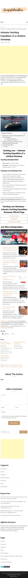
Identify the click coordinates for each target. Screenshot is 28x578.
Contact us (3, 544)
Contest (3, 471)
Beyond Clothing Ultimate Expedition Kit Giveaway (6, 343)
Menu (2, 22)
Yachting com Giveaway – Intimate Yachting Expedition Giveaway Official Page (12, 142)
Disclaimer (3, 547)
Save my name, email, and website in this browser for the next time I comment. (14, 417)
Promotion (3, 480)
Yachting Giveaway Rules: (12, 138)
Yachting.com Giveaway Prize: (12, 140)
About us (3, 541)
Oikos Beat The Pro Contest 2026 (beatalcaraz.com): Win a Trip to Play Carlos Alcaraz (10, 249)
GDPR (2, 550)
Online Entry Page (14, 216)
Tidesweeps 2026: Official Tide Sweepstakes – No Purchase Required (10, 262)
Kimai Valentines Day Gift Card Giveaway (11, 515)
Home (2, 27)
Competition (4, 468)
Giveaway (3, 474)
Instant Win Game (5, 477)
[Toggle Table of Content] (24, 133)
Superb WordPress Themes (14, 574)
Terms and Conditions (6, 562)
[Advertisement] (14, 60)
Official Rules (14, 219)
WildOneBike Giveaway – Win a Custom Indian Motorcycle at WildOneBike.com (10, 293)
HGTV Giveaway (4, 553)
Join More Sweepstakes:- (8, 144)
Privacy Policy (4, 559)
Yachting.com (4, 321)
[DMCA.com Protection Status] (5, 567)
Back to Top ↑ (14, 576)
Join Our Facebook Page (14, 221)
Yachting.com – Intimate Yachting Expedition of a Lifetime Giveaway (13, 136)
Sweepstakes (4, 486)
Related (6, 146)
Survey (2, 483)
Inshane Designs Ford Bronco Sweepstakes (11, 556)
